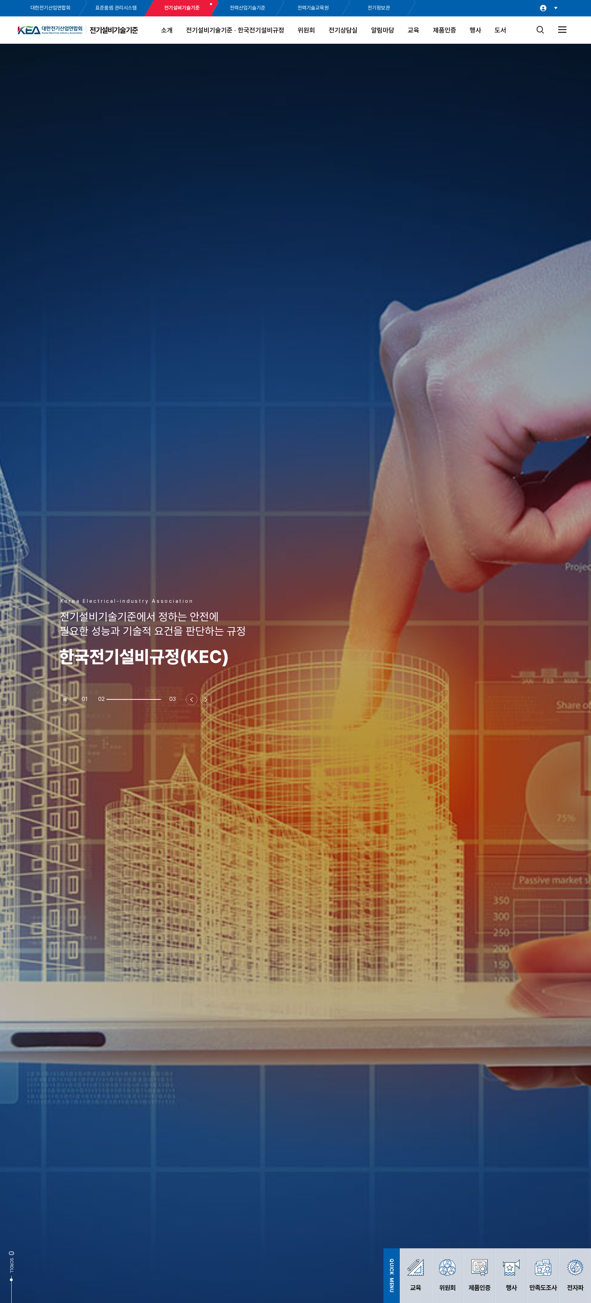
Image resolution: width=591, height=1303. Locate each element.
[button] (150, 699)
